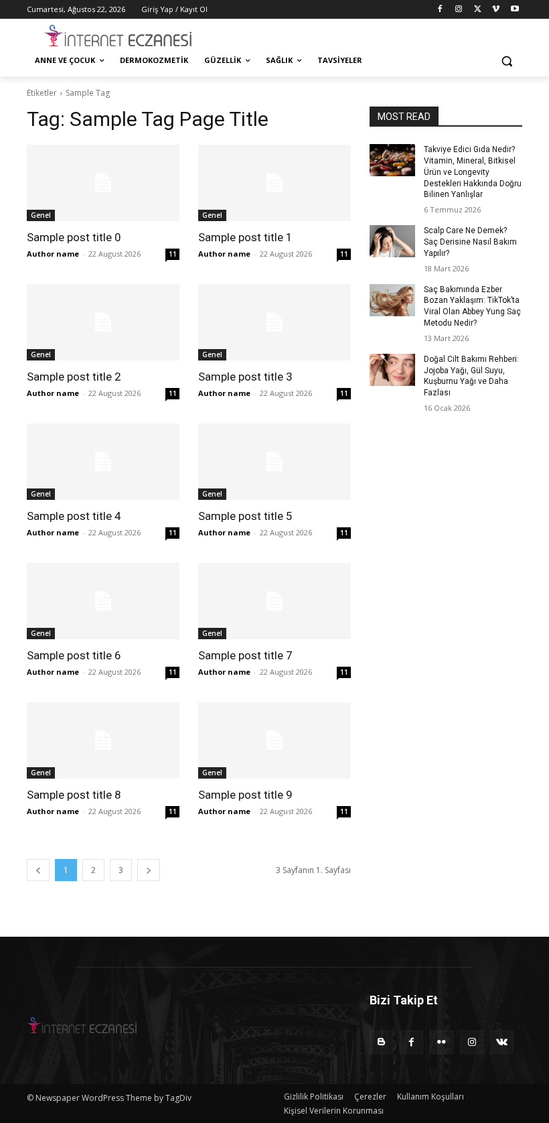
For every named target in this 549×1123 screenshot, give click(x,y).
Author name (53, 254)
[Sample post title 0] (103, 183)
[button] (506, 60)
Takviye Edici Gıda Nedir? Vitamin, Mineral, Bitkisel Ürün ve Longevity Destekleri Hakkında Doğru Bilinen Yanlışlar (473, 172)
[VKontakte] (502, 1042)
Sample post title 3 (245, 376)
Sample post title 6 (74, 655)
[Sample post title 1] (274, 183)
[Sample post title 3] (274, 322)
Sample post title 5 (245, 516)
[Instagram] (459, 9)
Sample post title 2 (74, 376)
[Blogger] (381, 1042)
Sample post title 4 (74, 516)
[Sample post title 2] (103, 322)
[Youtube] (514, 9)
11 (173, 254)
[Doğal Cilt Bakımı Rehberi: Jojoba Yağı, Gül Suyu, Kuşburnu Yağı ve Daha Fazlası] (392, 370)
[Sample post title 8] (103, 740)
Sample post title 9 (245, 794)
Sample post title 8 (74, 794)
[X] (477, 9)
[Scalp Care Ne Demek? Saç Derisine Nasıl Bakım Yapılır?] (392, 241)
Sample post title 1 (245, 237)
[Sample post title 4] (103, 461)
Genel (41, 215)
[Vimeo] (495, 9)
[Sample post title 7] (274, 601)
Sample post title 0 (74, 237)
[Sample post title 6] (103, 601)
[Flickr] (441, 1042)
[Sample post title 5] (274, 461)
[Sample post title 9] (274, 740)
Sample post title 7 (245, 655)
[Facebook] (440, 9)
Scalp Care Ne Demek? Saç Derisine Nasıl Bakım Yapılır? (470, 242)
